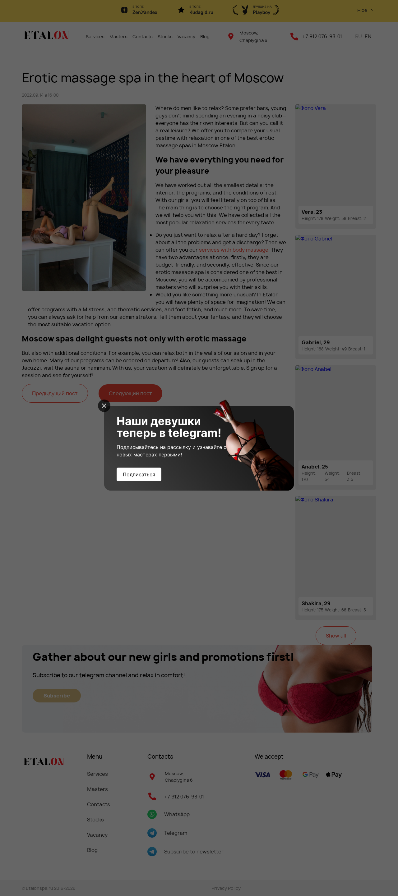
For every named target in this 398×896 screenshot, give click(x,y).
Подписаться (139, 474)
